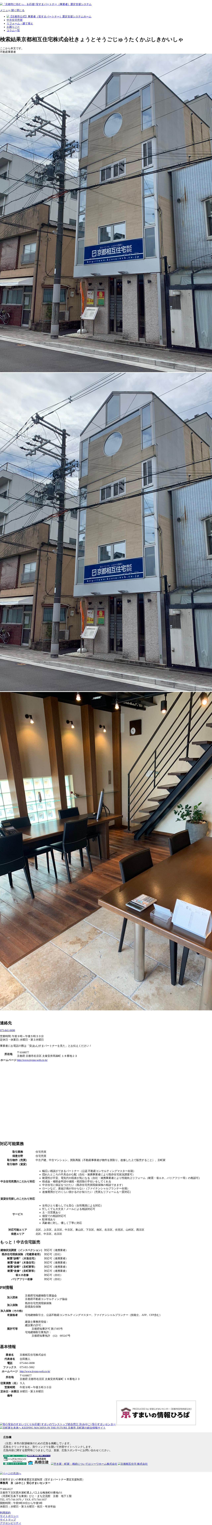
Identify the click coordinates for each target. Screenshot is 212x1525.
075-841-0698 (7, 1030)
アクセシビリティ (10, 1523)
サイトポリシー (9, 1516)
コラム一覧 (13, 30)
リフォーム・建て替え (20, 23)
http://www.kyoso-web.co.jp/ (32, 1060)
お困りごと (13, 27)
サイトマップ (8, 1519)
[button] (12, 10)
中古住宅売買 (15, 20)
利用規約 (5, 1512)
